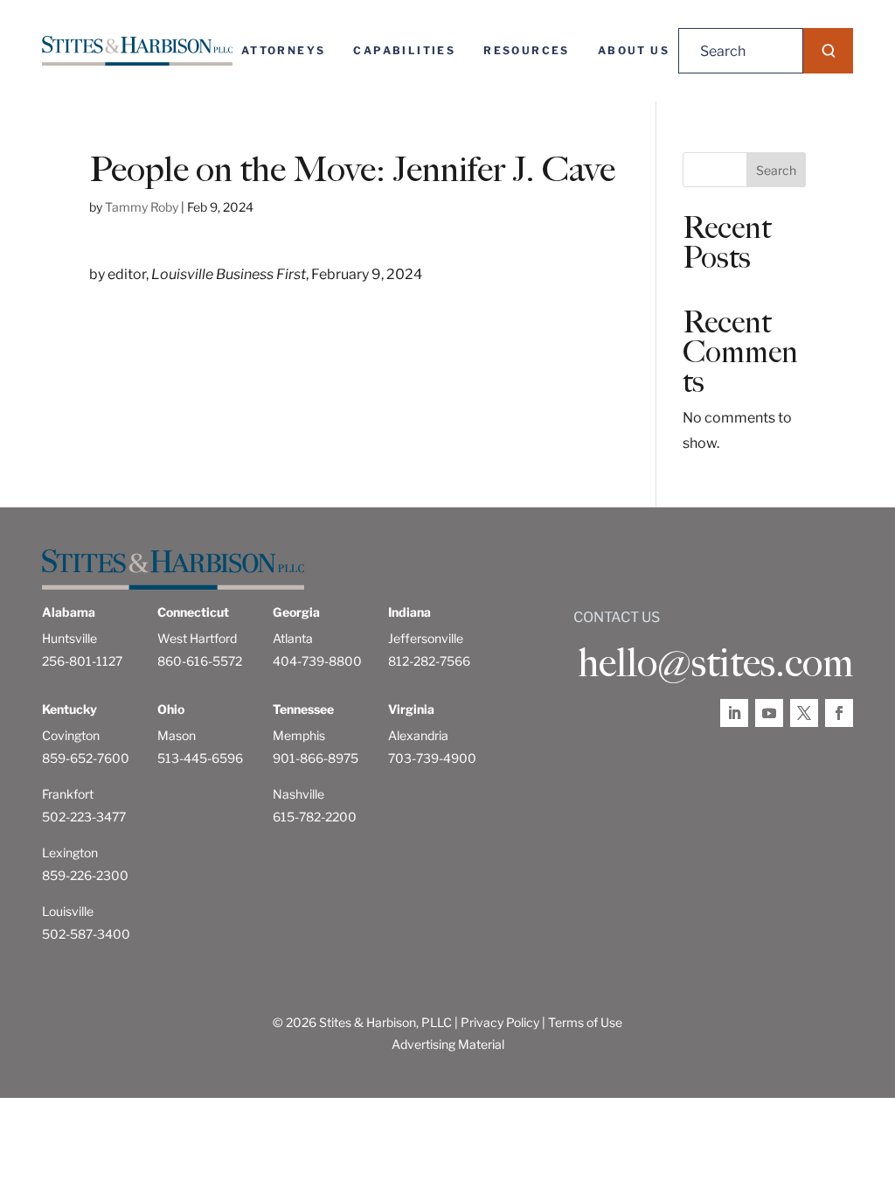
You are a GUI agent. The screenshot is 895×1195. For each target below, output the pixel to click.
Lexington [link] (70, 852)
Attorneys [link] (283, 50)
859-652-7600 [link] (85, 758)
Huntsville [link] (69, 638)
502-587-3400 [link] (86, 933)
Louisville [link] (68, 911)
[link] (137, 51)
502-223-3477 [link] (84, 816)
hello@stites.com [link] (715, 663)
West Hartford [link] (197, 638)
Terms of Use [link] (585, 1022)
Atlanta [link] (293, 638)
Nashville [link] (298, 793)
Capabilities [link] (404, 50)
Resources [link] (526, 50)
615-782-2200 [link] (315, 816)
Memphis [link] (299, 735)
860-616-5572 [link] (199, 660)
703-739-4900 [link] (432, 758)
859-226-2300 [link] (85, 875)
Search (776, 170)
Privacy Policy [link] (500, 1022)
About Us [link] (634, 50)
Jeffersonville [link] (425, 638)
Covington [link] (71, 735)
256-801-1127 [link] (82, 660)
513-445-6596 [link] (200, 758)
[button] (828, 50)
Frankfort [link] (68, 793)
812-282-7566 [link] (429, 660)
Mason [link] (176, 735)
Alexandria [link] (418, 735)
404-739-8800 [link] (317, 660)
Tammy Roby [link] (141, 206)
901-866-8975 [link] (315, 758)
